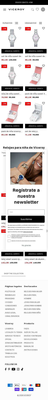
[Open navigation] (4, 9)
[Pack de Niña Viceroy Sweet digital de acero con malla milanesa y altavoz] (12, 113)
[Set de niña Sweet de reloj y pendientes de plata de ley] (36, 38)
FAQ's (26, 329)
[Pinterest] (9, 369)
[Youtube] (13, 369)
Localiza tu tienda (13, 332)
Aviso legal (10, 313)
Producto (29, 343)
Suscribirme (26, 219)
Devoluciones (30, 339)
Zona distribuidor (13, 343)
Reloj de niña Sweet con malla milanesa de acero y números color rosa (12, 94)
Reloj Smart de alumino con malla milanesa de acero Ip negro (35, 259)
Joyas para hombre (33, 306)
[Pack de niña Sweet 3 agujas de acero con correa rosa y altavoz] (36, 75)
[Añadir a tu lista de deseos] (20, 30)
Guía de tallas (30, 332)
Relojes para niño (32, 313)
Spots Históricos (13, 346)
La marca (9, 329)
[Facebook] (5, 369)
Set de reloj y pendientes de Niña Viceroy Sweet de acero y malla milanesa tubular (35, 131)
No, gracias (26, 245)
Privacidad (10, 298)
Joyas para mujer (32, 302)
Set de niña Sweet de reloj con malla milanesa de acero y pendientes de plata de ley (11, 56)
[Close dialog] (43, 153)
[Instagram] (18, 369)
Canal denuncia (12, 316)
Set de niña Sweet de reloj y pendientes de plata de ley (35, 56)
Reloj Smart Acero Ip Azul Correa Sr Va (10, 259)
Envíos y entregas (32, 336)
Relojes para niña (32, 309)
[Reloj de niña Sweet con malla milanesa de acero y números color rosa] (12, 75)
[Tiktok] (22, 369)
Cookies (9, 302)
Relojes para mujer (33, 291)
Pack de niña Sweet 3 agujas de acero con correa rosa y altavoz (35, 94)
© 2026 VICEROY (24, 395)
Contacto (9, 350)
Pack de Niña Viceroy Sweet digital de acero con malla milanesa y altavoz (12, 131)
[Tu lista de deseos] (37, 9)
